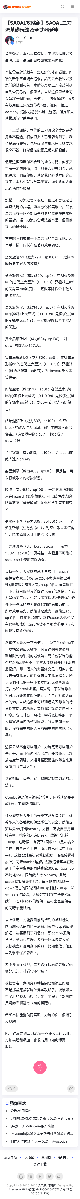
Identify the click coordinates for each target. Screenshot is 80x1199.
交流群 (46, 1157)
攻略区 (29, 1157)
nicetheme (14, 1189)
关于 (65, 1157)
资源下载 (40, 1164)
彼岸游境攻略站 (47, 1185)
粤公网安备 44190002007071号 (42, 1189)
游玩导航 (10, 1157)
